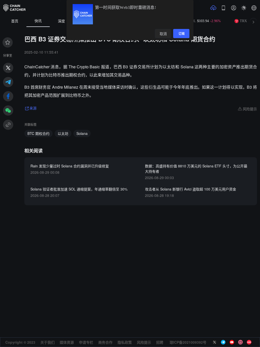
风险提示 (144, 342)
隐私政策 (125, 342)
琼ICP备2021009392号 (188, 342)
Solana (82, 133)
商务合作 (105, 342)
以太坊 (63, 133)
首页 (14, 21)
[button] (254, 7)
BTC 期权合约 (38, 133)
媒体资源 (67, 342)
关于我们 (47, 342)
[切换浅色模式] (244, 8)
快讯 (38, 21)
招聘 (159, 342)
